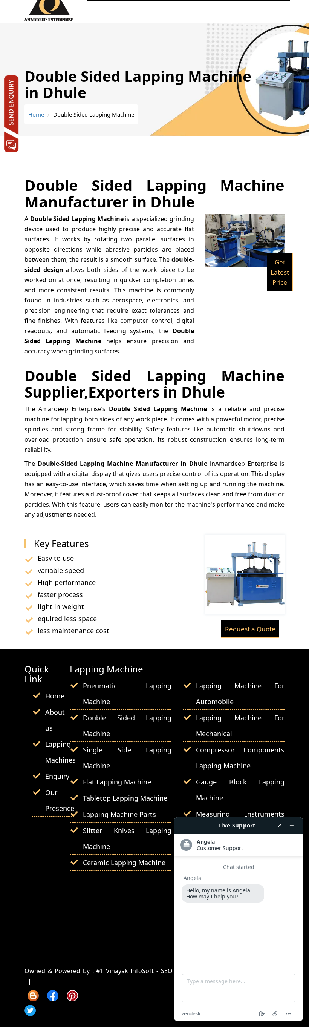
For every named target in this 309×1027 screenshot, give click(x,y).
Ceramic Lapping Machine (124, 862)
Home (36, 114)
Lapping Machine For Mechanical (240, 725)
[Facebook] (52, 998)
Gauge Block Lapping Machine (240, 789)
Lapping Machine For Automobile (240, 693)
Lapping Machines (60, 752)
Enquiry (57, 776)
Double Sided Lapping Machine (127, 725)
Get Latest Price (280, 272)
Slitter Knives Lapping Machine (127, 838)
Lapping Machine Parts (119, 814)
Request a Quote (250, 629)
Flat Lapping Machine (117, 781)
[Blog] (33, 998)
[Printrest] (72, 998)
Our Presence (59, 800)
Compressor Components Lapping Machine (240, 757)
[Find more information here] (238, 919)
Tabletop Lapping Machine (125, 798)
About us (55, 720)
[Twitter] (30, 1013)
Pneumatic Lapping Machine (127, 693)
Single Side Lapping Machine (127, 757)
